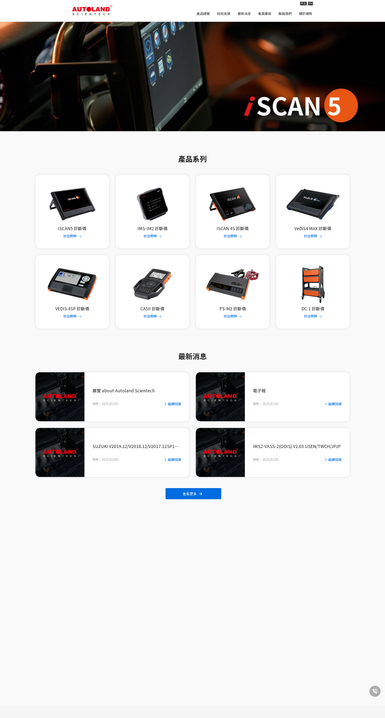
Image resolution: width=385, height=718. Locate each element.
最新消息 (244, 13)
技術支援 (223, 13)
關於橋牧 (305, 13)
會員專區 (264, 13)
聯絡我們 (285, 13)
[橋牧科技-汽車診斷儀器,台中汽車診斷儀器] (92, 10)
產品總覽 (203, 13)
